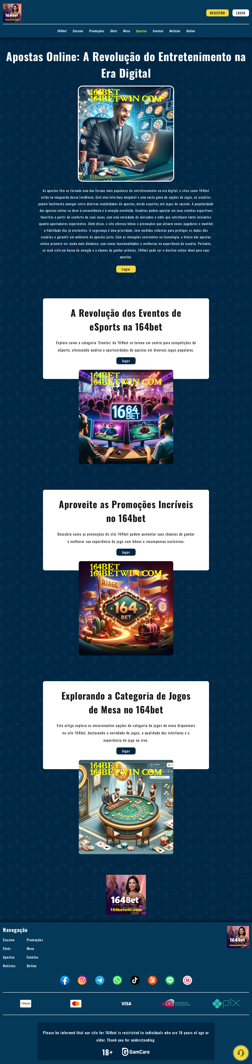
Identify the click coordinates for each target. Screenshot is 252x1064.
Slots (113, 31)
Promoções (96, 31)
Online (190, 31)
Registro (217, 12)
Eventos (158, 31)
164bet (62, 31)
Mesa (126, 31)
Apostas (141, 31)
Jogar (126, 360)
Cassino (78, 31)
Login (241, 12)
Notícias (174, 31)
